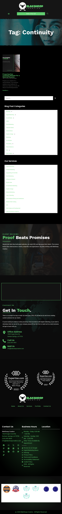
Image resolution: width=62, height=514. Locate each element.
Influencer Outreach (10, 179)
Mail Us (11, 346)
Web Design (9, 153)
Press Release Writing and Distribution (15, 198)
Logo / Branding (10, 195)
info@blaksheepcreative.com (11, 441)
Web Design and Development (13, 208)
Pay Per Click (9, 182)
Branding (8, 111)
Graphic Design (9, 134)
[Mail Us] (4, 347)
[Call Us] (4, 341)
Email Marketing (10, 124)
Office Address (14, 331)
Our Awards (9, 140)
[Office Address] (4, 332)
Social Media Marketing (11, 185)
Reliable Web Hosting (11, 201)
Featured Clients (10, 127)
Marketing (8, 137)
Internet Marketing (10, 192)
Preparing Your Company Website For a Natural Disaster (11, 75)
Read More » (5, 90)
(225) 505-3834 (7, 438)
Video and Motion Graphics (12, 211)
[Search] (55, 98)
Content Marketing (10, 169)
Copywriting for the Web (11, 172)
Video (7, 121)
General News (9, 130)
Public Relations (10, 146)
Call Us (10, 340)
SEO (7, 150)
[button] (8, 13)
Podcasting (8, 143)
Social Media (9, 118)
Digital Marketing (10, 114)
